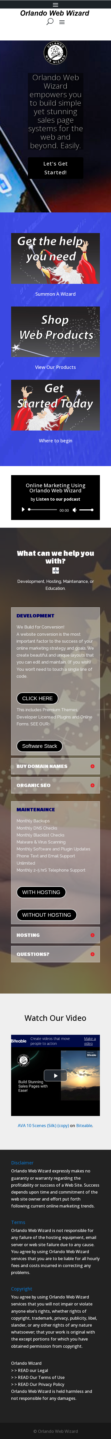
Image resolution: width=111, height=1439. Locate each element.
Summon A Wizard (55, 294)
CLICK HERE (37, 698)
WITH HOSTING (41, 892)
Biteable (84, 1125)
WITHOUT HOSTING (46, 915)
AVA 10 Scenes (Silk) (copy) (43, 1125)
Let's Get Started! (55, 168)
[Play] (23, 509)
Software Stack (39, 746)
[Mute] (74, 510)
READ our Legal (33, 1370)
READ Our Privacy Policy (41, 1384)
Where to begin (55, 440)
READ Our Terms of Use (41, 1377)
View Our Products (55, 367)
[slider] (85, 509)
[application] (55, 509)
